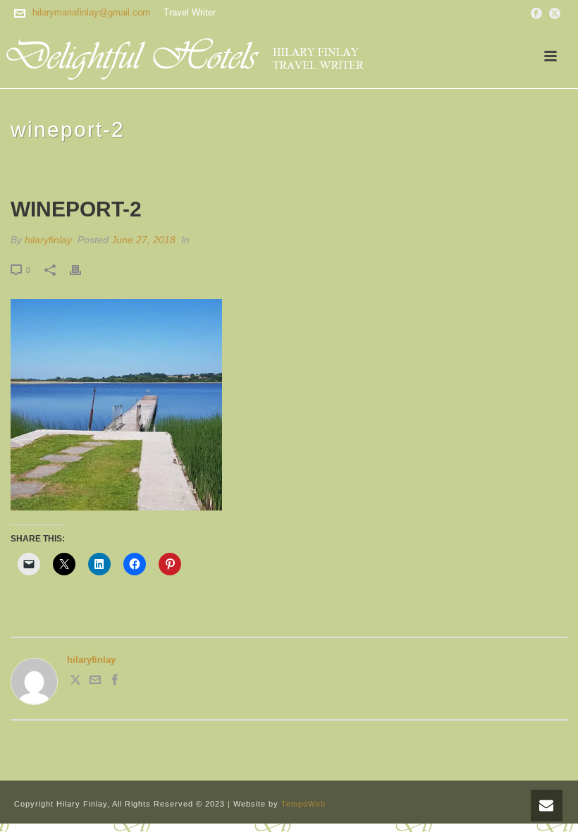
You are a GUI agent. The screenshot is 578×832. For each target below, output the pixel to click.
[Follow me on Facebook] (115, 682)
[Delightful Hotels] (194, 56)
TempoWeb (303, 804)
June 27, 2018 (143, 239)
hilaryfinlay (48, 239)
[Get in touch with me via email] (95, 682)
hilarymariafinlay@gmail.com (91, 12)
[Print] (82, 270)
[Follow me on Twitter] (75, 682)
